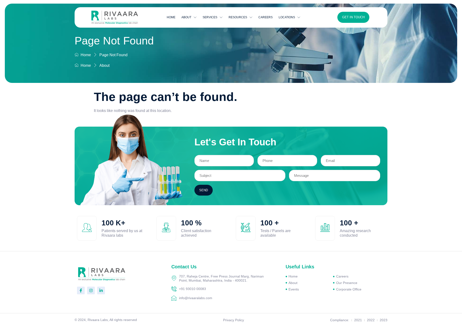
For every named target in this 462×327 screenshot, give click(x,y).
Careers (265, 17)
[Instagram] (91, 290)
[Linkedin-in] (101, 290)
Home (171, 17)
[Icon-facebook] (81, 290)
